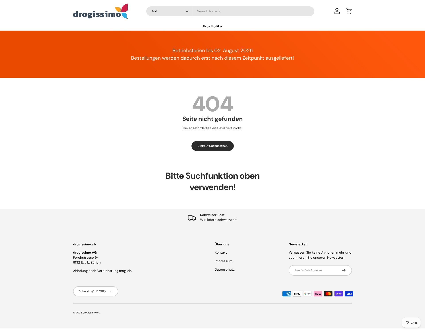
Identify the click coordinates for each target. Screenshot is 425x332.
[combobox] (230, 11)
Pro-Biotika (212, 26)
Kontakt (221, 252)
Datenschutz (225, 269)
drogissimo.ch (91, 312)
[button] (349, 11)
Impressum (223, 261)
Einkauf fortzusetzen (213, 146)
